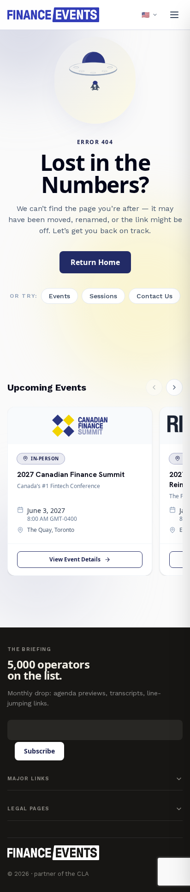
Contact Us (154, 296)
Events (59, 296)
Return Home (95, 262)
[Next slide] (174, 387)
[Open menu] (174, 14)
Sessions (103, 296)
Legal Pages (28, 809)
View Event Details (75, 559)
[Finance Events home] (53, 852)
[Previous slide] (154, 387)
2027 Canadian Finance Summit (71, 474)
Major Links (28, 779)
